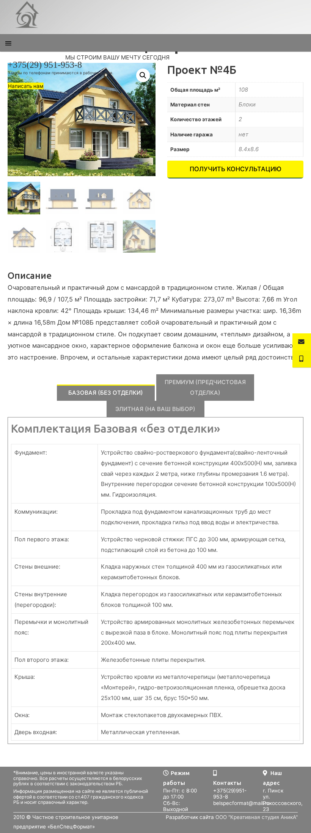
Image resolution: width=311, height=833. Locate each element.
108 (243, 89)
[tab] (106, 392)
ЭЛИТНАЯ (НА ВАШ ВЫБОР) (155, 409)
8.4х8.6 (249, 149)
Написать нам (25, 86)
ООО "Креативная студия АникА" (256, 817)
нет (243, 134)
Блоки (247, 104)
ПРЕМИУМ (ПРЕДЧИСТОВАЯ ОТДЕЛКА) (205, 387)
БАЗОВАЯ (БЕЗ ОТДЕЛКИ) (105, 392)
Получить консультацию (235, 169)
